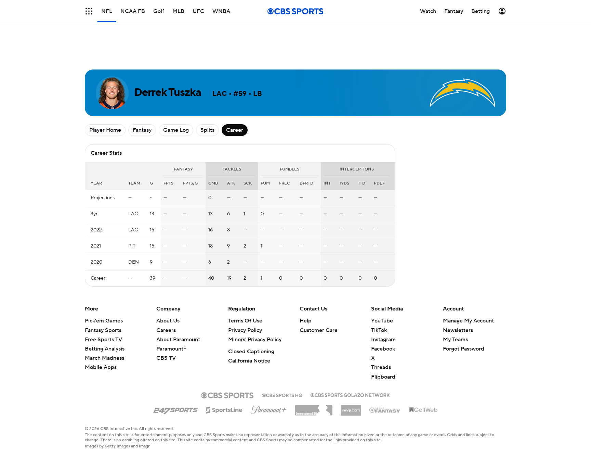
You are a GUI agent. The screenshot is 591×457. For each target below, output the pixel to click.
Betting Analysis (104, 348)
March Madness (104, 358)
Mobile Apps (101, 367)
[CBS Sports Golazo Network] (350, 394)
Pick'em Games (104, 320)
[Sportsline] (224, 409)
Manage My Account (468, 320)
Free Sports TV (103, 339)
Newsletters (458, 330)
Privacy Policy (245, 330)
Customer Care (319, 330)
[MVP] (351, 407)
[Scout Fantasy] (385, 409)
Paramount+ (171, 348)
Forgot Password (463, 348)
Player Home (105, 130)
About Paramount (178, 339)
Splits (207, 130)
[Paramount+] (269, 408)
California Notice (249, 360)
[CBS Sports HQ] (282, 394)
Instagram (383, 339)
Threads (381, 367)
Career (234, 130)
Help (306, 320)
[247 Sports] (175, 408)
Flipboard (383, 376)
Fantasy (142, 130)
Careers (166, 330)
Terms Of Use (245, 320)
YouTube (382, 320)
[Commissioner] (313, 407)
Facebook (383, 348)
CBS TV (166, 358)
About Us (168, 320)
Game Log (176, 130)
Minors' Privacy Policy (254, 339)
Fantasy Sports (103, 330)
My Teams (455, 339)
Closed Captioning (251, 351)
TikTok (379, 330)
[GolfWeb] (423, 410)
